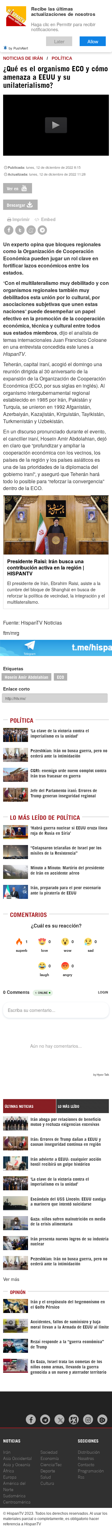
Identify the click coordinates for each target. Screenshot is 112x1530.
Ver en (13, 188)
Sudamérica (14, 1495)
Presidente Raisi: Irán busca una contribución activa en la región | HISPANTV (45, 567)
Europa (9, 1477)
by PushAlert (18, 47)
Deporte (47, 1470)
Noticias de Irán (23, 58)
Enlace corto (16, 689)
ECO (60, 677)
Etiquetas (13, 668)
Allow (92, 41)
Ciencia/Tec (51, 1464)
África (8, 1470)
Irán (7, 1452)
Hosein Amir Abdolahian (26, 677)
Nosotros (86, 1458)
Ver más (11, 1279)
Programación (91, 1470)
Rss (81, 1477)
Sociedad (49, 1452)
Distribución (89, 1452)
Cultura (47, 1483)
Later (59, 41)
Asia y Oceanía (16, 1464)
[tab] (29, 1106)
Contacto (86, 1464)
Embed (48, 219)
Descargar (16, 205)
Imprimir (21, 219)
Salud (45, 1477)
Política (62, 58)
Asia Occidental (17, 1458)
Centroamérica (16, 1501)
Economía (49, 1458)
